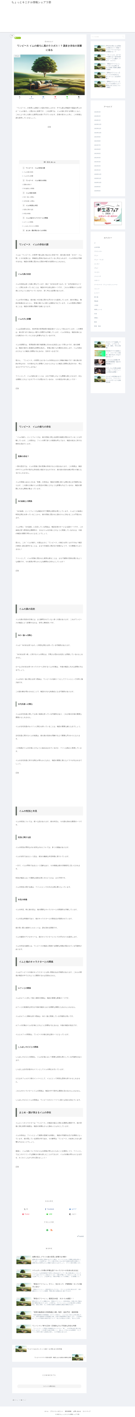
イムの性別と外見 (32, 205)
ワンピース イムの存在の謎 (35, 168)
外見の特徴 (27, 213)
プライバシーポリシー (56, 1411)
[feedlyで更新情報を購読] (47, 1230)
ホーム (46, 1411)
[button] (79, 97)
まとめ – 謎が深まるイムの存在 (36, 230)
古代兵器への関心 (29, 201)
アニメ (18, 38)
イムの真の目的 (28, 172)
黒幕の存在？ (28, 184)
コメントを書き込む (49, 1386)
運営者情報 (68, 1411)
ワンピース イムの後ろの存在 (36, 180)
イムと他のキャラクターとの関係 (37, 218)
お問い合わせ (77, 1411)
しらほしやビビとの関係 (31, 226)
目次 (48, 162)
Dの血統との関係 (29, 188)
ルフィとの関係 (28, 222)
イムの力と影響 (28, 176)
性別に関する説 (28, 209)
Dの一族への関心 (29, 197)
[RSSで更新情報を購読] (51, 1230)
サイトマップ (86, 1411)
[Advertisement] (67, 19)
